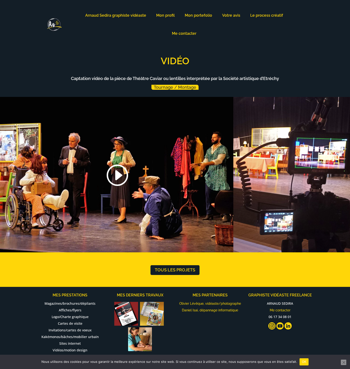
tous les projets (175, 269)
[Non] (343, 362)
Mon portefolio (198, 15)
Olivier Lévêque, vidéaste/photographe (210, 303)
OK (304, 362)
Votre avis (231, 15)
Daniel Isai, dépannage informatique (210, 310)
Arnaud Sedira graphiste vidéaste (115, 15)
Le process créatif (266, 15)
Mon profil (165, 15)
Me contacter (184, 33)
